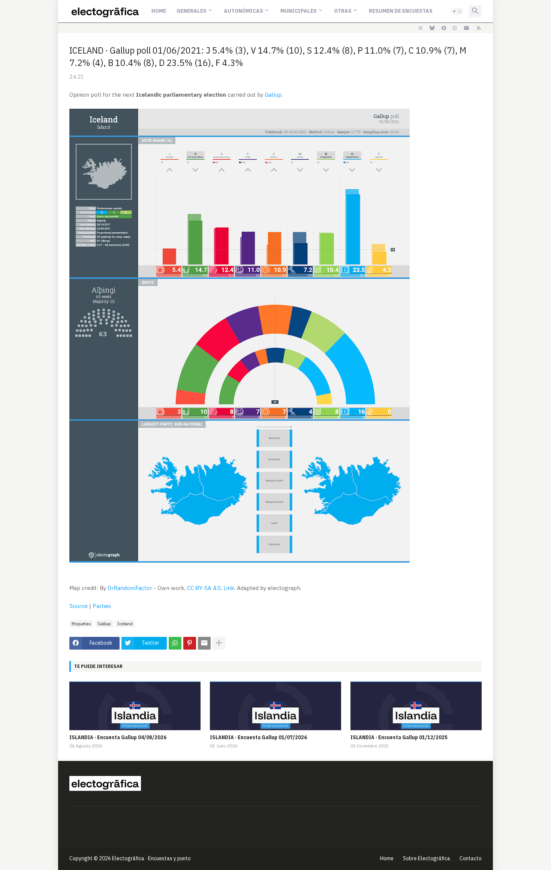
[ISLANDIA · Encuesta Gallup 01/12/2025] (416, 705)
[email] (466, 28)
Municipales (298, 10)
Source (78, 605)
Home (158, 10)
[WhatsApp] (175, 643)
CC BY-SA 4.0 (204, 587)
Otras (343, 10)
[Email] (204, 643)
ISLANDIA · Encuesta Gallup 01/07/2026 (258, 737)
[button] (457, 11)
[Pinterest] (189, 643)
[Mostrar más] (219, 643)
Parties (102, 605)
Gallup (273, 94)
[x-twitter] (420, 28)
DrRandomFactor (130, 587)
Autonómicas (243, 10)
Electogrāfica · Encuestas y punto (151, 858)
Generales (192, 10)
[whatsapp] (455, 28)
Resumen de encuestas (401, 10)
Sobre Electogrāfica (426, 858)
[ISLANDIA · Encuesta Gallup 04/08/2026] (135, 705)
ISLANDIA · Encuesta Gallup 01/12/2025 (399, 737)
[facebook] (444, 28)
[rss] (479, 28)
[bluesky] (432, 28)
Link (228, 587)
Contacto (471, 858)
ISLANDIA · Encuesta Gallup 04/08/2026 (117, 737)
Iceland (125, 623)
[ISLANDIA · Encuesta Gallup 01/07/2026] (275, 705)
